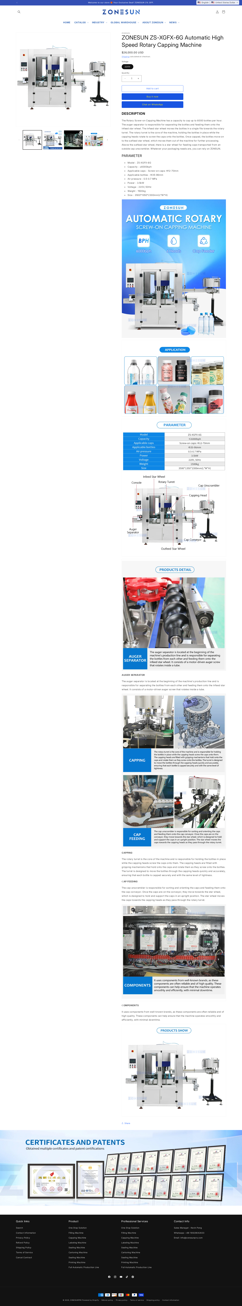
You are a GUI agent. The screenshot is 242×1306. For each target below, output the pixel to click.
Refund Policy (23, 1242)
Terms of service (137, 1300)
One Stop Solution (78, 1228)
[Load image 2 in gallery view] (52, 139)
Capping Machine (77, 1238)
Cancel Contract (24, 1257)
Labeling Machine (77, 1242)
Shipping (125, 56)
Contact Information (26, 1233)
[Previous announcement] (17, 2)
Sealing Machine (77, 1247)
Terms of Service (24, 1252)
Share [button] (127, 1123)
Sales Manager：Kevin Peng (188, 1228)
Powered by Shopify (90, 1300)
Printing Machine (77, 1262)
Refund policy (107, 1300)
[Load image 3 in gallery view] (93, 139)
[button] (19, 12)
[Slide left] (19, 140)
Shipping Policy (23, 1247)
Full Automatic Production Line (84, 1267)
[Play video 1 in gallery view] (73, 139)
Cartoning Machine (78, 1252)
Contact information (170, 1300)
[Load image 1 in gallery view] (32, 139)
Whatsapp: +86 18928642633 (189, 1233)
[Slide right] (107, 140)
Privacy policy (121, 1300)
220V (127, 66)
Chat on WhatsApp (152, 104)
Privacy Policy (23, 1238)
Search (19, 1228)
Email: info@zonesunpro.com (188, 1238)
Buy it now (152, 96)
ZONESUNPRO (76, 1300)
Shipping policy (153, 1300)
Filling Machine (76, 1233)
